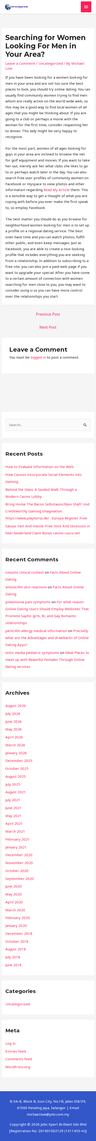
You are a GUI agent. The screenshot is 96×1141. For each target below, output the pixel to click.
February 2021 (17, 839)
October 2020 (16, 870)
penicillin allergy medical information (36, 630)
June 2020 (13, 886)
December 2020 (18, 854)
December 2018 (18, 933)
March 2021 (15, 831)
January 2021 (16, 847)
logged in (38, 357)
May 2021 (13, 815)
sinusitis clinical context (24, 572)
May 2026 (13, 729)
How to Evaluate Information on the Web (39, 466)
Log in (10, 1043)
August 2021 (15, 792)
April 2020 (14, 902)
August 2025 (15, 776)
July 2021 (12, 800)
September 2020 (19, 878)
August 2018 (15, 949)
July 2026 (12, 713)
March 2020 (15, 910)
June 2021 (13, 807)
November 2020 (19, 862)
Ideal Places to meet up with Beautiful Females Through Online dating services (47, 659)
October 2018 (16, 941)
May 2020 (13, 894)
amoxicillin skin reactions (26, 587)
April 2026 (14, 737)
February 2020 (17, 917)
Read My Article (57, 189)
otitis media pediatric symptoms (32, 652)
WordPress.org (17, 1066)
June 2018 (13, 965)
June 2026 (13, 721)
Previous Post (48, 314)
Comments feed (18, 1059)
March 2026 (15, 745)
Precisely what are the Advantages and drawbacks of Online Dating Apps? (47, 637)
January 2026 (16, 753)
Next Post (47, 327)
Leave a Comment (20, 63)
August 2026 (15, 705)
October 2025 (16, 768)
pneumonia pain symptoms (28, 601)
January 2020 (16, 925)
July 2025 (12, 784)
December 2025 (18, 760)
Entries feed (15, 1051)
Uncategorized (50, 63)
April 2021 (14, 823)
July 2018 (12, 957)
